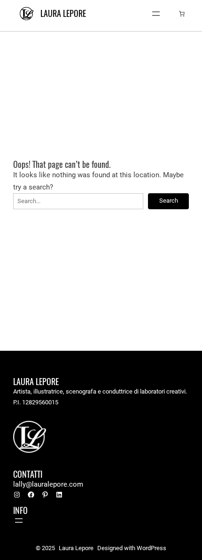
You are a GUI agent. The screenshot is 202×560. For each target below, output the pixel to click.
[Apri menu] (156, 13)
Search (168, 200)
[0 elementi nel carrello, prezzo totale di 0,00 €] (182, 14)
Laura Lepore (63, 13)
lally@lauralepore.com (48, 484)
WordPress (151, 548)
